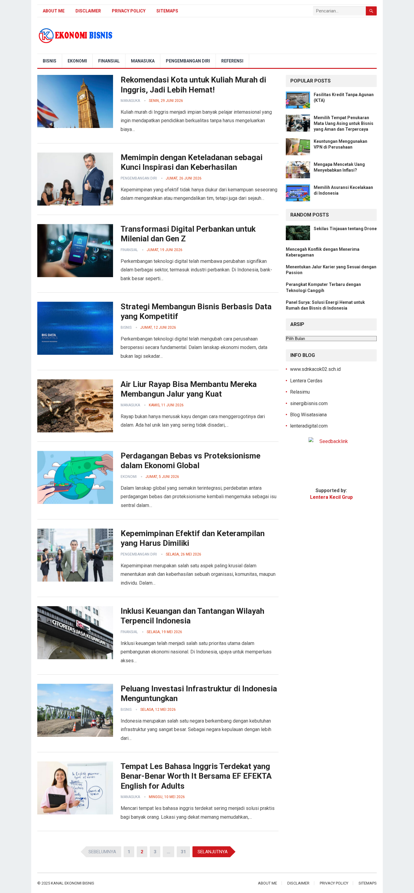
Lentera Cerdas (306, 381)
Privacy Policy (128, 10)
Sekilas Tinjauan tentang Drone (345, 228)
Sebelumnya (102, 851)
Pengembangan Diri (188, 61)
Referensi (232, 61)
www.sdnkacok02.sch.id (315, 369)
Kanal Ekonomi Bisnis (72, 883)
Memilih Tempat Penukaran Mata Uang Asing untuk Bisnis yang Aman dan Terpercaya (343, 123)
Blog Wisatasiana (308, 415)
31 (183, 851)
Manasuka (143, 61)
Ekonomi (77, 61)
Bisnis (49, 61)
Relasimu (300, 392)
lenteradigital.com (309, 426)
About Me (54, 10)
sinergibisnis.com (309, 403)
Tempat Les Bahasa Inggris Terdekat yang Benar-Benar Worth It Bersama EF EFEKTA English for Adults (196, 776)
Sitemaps (167, 10)
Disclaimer (88, 10)
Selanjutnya (213, 851)
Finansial (109, 61)
